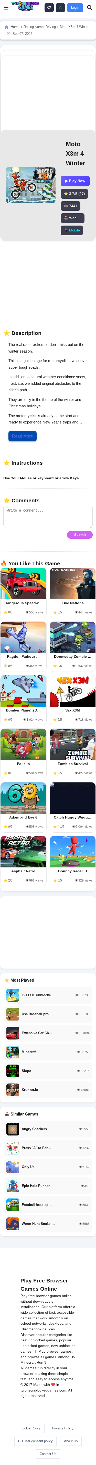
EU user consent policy (35, 1441)
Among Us (66, 1357)
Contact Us (48, 1454)
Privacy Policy (62, 1428)
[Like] (49, 7)
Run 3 (41, 1362)
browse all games (42, 1357)
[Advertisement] (48, 932)
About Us (71, 1441)
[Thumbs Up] (60, 7)
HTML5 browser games (53, 1351)
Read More (22, 436)
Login (75, 7)
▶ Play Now (75, 181)
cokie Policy (32, 1428)
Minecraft (28, 1362)
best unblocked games (38, 1340)
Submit (80, 535)
